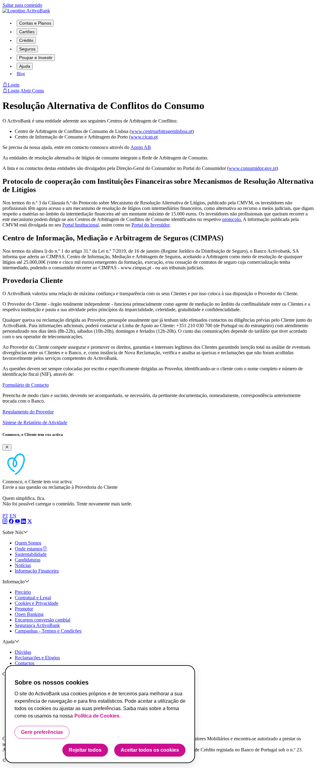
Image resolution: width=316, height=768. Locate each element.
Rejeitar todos (85, 750)
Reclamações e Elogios (37, 657)
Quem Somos (28, 542)
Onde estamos (28, 548)
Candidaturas (27, 559)
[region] (100, 714)
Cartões (27, 31)
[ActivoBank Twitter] (29, 521)
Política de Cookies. (97, 715)
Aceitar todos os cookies (150, 750)
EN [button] (13, 515)
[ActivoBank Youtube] (17, 521)
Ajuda (24, 66)
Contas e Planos (35, 23)
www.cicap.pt (144, 136)
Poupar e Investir (35, 57)
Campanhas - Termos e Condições (48, 630)
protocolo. (232, 219)
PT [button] (5, 515)
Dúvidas (23, 652)
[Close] (6, 447)
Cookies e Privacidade (36, 603)
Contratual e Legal (33, 597)
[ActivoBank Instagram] (4, 521)
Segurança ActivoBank (37, 625)
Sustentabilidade (31, 554)
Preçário (23, 592)
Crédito (26, 40)
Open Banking (29, 614)
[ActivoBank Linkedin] (23, 521)
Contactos (24, 663)
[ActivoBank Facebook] (11, 521)
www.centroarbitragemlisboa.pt (161, 131)
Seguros (27, 48)
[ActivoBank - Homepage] (26, 10)
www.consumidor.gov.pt (252, 168)
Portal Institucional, (81, 224)
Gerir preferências (42, 732)
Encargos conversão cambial (42, 619)
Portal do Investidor (150, 224)
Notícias (23, 565)
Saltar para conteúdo (22, 5)
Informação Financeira (37, 570)
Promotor (24, 608)
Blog (21, 73)
